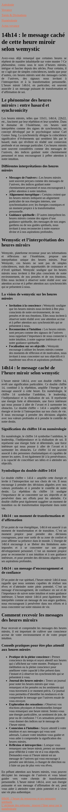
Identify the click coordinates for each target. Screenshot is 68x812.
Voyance (7, 9)
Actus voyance (10, 25)
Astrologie (8, 4)
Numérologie (9, 20)
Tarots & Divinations (14, 15)
